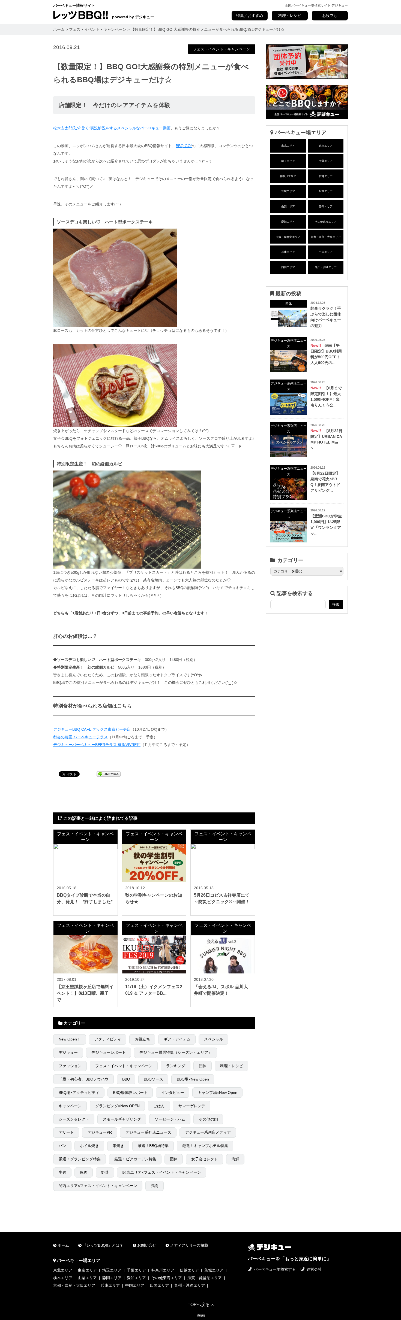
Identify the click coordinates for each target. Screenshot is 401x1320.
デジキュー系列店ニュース (148, 1132)
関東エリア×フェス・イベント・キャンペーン (161, 1172)
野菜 (105, 1172)
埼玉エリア (288, 160)
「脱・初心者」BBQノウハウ (84, 1079)
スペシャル (213, 1039)
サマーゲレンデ (191, 1106)
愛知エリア (288, 221)
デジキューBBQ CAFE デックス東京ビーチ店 (92, 729)
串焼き (118, 1145)
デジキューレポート (108, 1052)
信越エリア (326, 176)
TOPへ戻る (199, 1304)
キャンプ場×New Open (217, 1092)
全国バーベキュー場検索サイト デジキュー (316, 5)
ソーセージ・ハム (170, 1119)
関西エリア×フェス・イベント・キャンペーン (98, 1186)
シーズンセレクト (74, 1119)
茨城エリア (288, 191)
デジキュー (68, 1052)
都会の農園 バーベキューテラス (80, 737)
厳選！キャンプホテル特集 (205, 1145)
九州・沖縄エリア (326, 267)
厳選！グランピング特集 (80, 1159)
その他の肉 (208, 1119)
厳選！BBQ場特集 (153, 1145)
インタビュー (172, 1092)
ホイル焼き (89, 1145)
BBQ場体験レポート (130, 1092)
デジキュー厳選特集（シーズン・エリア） (175, 1052)
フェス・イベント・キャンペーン (221, 49)
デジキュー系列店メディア (208, 1132)
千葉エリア (326, 160)
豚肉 (84, 1172)
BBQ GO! (184, 146)
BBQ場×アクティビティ (79, 1092)
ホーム (63, 1245)
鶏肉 (154, 1186)
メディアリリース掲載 (189, 1245)
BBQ (126, 1079)
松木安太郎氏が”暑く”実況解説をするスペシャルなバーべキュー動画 (111, 128)
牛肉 (62, 1172)
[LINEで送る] (109, 774)
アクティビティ (107, 1039)
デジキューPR (100, 1132)
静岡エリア (326, 206)
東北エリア (288, 145)
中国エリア (326, 251)
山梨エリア (288, 206)
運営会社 (314, 1269)
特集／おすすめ (249, 15)
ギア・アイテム (177, 1039)
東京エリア (326, 145)
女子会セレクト (204, 1159)
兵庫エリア (288, 251)
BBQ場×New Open (193, 1079)
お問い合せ (146, 1245)
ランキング (175, 1066)
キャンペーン (70, 1106)
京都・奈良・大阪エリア (326, 236)
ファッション (70, 1066)
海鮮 (235, 1159)
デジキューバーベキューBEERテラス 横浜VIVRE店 (96, 744)
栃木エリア (326, 191)
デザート (66, 1132)
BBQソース (153, 1079)
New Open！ (70, 1039)
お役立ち (329, 15)
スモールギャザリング (122, 1119)
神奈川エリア (288, 176)
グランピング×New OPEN (117, 1106)
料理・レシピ (289, 15)
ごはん (159, 1106)
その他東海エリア (326, 221)
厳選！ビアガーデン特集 (135, 1159)
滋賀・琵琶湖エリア (288, 236)
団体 (203, 1066)
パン (62, 1145)
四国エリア (288, 267)
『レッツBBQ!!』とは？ (103, 1245)
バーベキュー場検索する (275, 1269)
